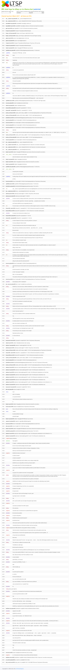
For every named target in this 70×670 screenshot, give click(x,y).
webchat (37, 9)
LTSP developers (20, 668)
